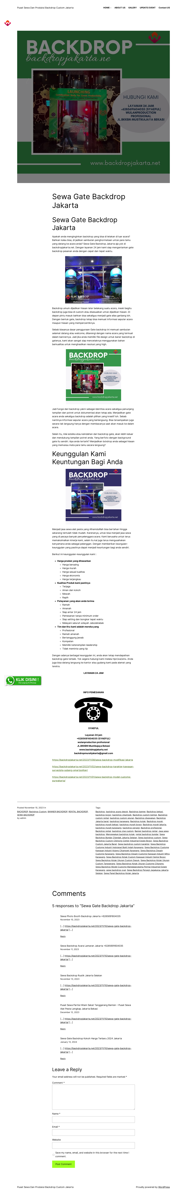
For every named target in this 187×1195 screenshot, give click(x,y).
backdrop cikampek (122, 815)
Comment (58, 1082)
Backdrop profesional (151, 828)
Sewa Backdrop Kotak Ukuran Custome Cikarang (140, 863)
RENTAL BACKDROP (78, 811)
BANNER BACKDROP (57, 811)
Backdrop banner (137, 811)
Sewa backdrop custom (149, 837)
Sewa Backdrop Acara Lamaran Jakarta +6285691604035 (91, 945)
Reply (63, 936)
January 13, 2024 (68, 1042)
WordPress (164, 1187)
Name (56, 1113)
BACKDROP (22, 811)
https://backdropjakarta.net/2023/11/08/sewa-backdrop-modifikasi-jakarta (92, 760)
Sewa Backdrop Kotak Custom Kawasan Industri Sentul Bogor (136, 857)
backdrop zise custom (123, 831)
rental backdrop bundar (147, 834)
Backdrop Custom (38, 811)
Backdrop (100, 811)
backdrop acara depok (117, 811)
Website (56, 1139)
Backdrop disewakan (145, 818)
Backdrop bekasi (155, 811)
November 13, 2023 (69, 979)
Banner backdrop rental (146, 831)
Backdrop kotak (138, 821)
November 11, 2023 (69, 949)
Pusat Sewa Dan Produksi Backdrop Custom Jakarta (45, 7)
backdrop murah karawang (108, 828)
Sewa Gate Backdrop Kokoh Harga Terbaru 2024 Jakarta (91, 1038)
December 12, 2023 (69, 1012)
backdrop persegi (131, 828)
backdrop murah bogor (130, 824)
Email (56, 1126)
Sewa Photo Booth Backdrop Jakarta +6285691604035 (90, 916)
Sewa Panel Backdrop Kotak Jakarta (121, 873)
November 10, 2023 (69, 919)
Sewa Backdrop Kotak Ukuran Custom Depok (117, 860)
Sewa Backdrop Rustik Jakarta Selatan (81, 975)
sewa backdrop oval (116, 870)
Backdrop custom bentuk (145, 815)
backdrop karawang (119, 821)
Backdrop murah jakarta (154, 824)
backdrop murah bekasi (107, 824)
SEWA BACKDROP (25, 815)
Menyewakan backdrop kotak (120, 834)
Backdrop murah (155, 821)
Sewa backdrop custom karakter (133, 844)
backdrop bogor (103, 815)
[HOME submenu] (110, 7)
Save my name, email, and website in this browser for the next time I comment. (92, 1154)
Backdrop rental (103, 831)
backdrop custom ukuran (122, 818)
